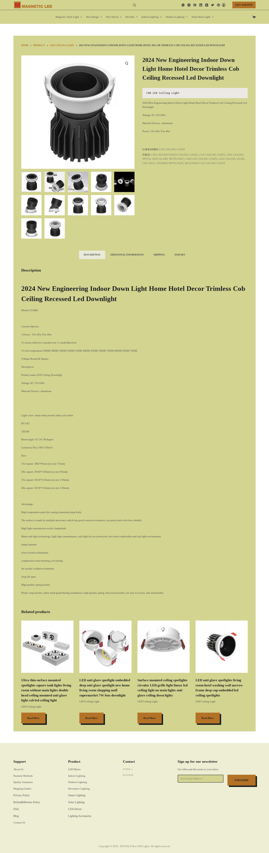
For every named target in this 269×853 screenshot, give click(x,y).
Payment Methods (23, 775)
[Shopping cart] (254, 17)
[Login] (223, 5)
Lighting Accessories (79, 816)
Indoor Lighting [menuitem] (150, 16)
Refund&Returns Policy (26, 802)
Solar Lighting (76, 802)
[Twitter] (212, 5)
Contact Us (19, 822)
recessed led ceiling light (205, 163)
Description (92, 254)
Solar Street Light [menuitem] (201, 16)
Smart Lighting (76, 795)
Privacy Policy (21, 795)
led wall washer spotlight (162, 163)
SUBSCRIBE (241, 780)
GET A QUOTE (244, 4)
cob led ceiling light (201, 158)
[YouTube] (206, 5)
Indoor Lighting (76, 775)
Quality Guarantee (23, 782)
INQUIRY (179, 254)
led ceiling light (232, 158)
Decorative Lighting (79, 788)
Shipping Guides (22, 788)
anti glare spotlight (168, 158)
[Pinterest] (218, 5)
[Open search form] (134, 5)
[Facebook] (194, 5)
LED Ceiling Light (172, 149)
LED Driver (75, 809)
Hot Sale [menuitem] (129, 16)
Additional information (127, 254)
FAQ (16, 809)
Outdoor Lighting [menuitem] (175, 16)
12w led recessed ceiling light (174, 154)
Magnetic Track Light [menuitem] (67, 16)
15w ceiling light (212, 154)
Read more (33, 718)
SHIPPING (159, 254)
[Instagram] (188, 5)
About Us (18, 769)
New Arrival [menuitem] (112, 16)
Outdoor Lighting (77, 782)
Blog (16, 816)
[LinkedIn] (200, 5)
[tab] (92, 254)
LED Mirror (74, 769)
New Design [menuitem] (92, 16)
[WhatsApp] (183, 5)
